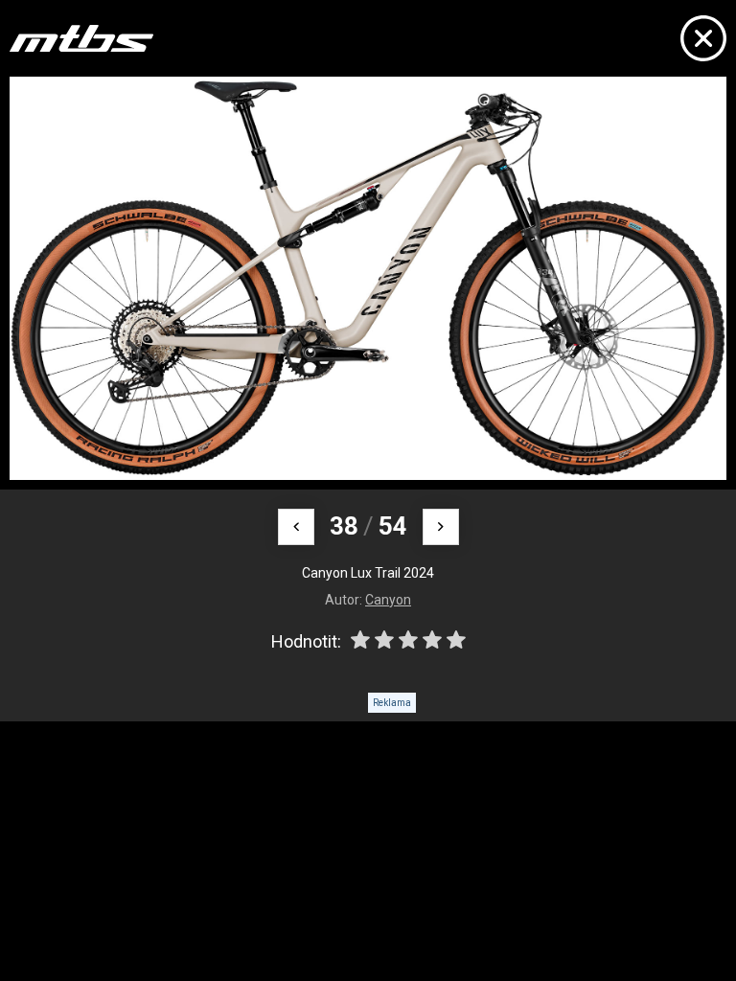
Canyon (388, 599)
